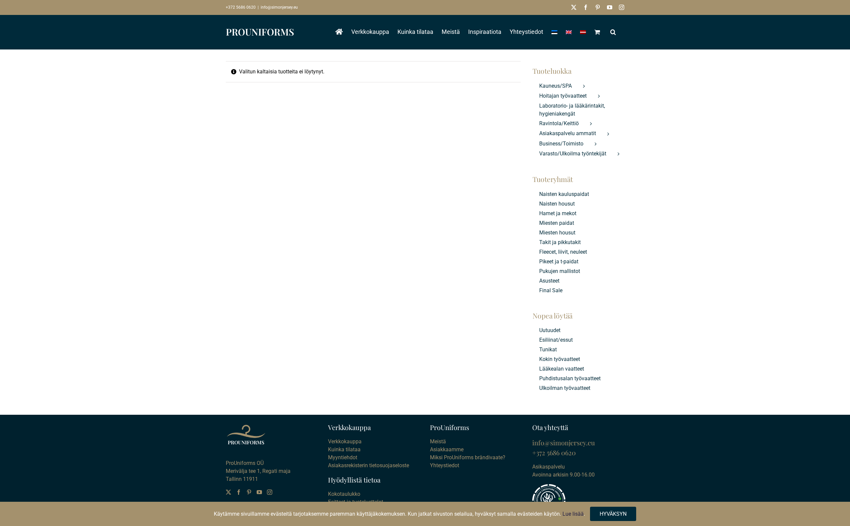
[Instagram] (269, 492)
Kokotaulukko (344, 494)
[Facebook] (238, 492)
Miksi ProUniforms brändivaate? (467, 457)
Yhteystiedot (444, 465)
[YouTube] (259, 492)
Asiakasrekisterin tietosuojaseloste (368, 465)
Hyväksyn (613, 514)
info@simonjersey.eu (279, 7)
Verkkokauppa (345, 441)
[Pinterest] (249, 492)
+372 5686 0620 (241, 7)
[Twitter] (228, 492)
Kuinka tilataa (344, 449)
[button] (613, 32)
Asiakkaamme (447, 449)
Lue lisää (573, 514)
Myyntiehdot (342, 457)
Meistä (438, 441)
